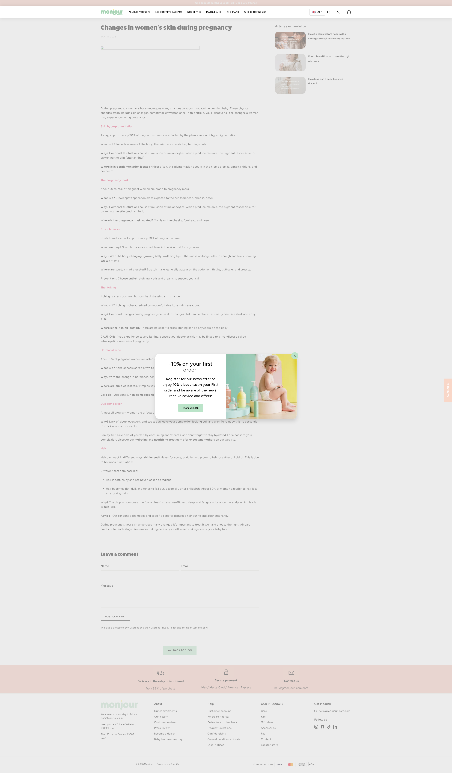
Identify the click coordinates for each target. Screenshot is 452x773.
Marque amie (213, 12)
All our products (139, 12)
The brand (233, 12)
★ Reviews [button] (448, 390)
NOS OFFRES (194, 12)
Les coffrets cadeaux (168, 12)
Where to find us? (255, 12)
